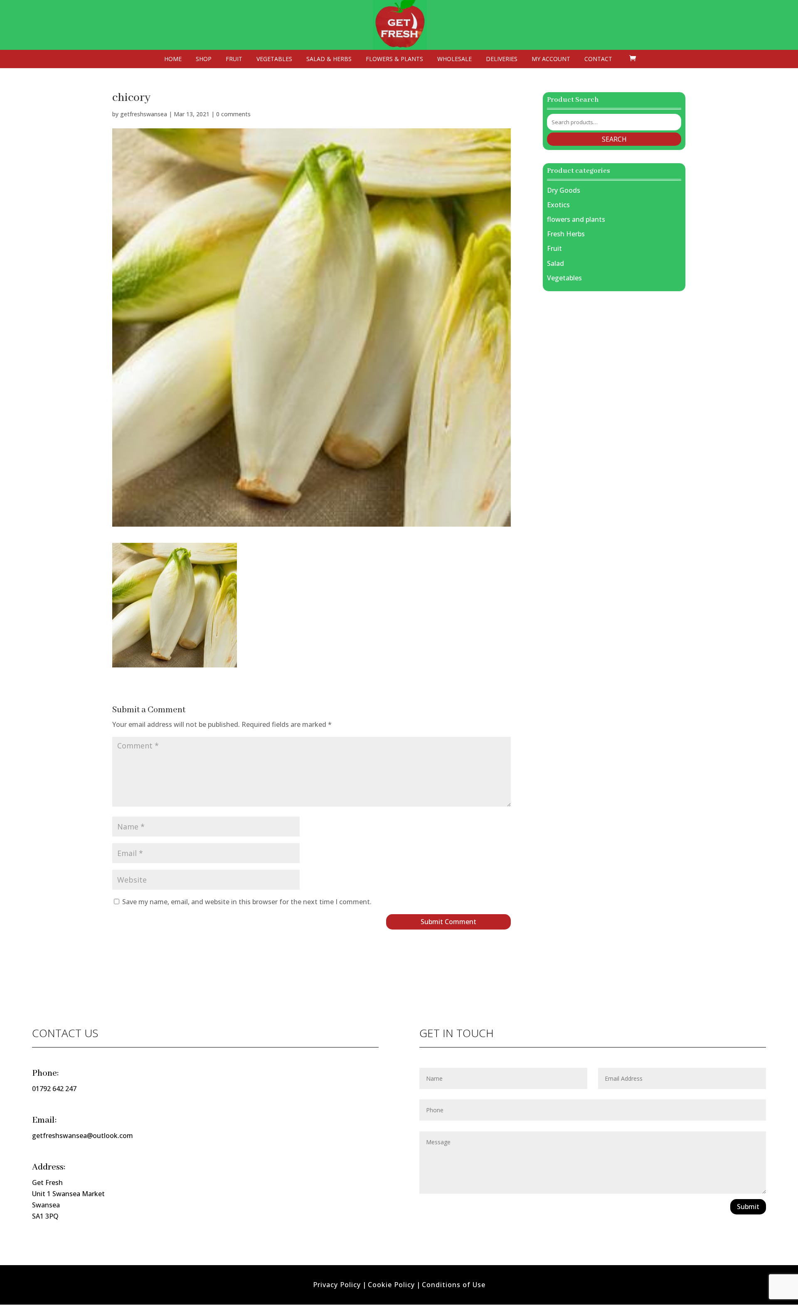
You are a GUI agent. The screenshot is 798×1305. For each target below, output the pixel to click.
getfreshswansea (143, 114)
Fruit (234, 59)
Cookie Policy (391, 1284)
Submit (748, 1206)
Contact (598, 59)
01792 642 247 (54, 1088)
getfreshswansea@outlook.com (82, 1135)
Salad (555, 263)
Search (614, 139)
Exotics (558, 204)
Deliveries (501, 59)
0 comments (233, 114)
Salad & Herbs (329, 59)
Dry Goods (563, 190)
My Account (551, 59)
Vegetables (274, 59)
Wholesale (454, 59)
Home (173, 59)
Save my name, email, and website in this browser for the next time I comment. (247, 901)
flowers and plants (576, 219)
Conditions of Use (453, 1284)
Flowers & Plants (394, 59)
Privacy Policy (337, 1284)
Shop (204, 59)
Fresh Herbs (566, 233)
